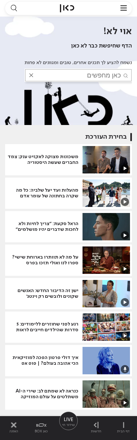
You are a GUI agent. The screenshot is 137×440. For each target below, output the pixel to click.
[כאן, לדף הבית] (67, 8)
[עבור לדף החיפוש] (14, 8)
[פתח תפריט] (123, 8)
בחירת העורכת (106, 137)
